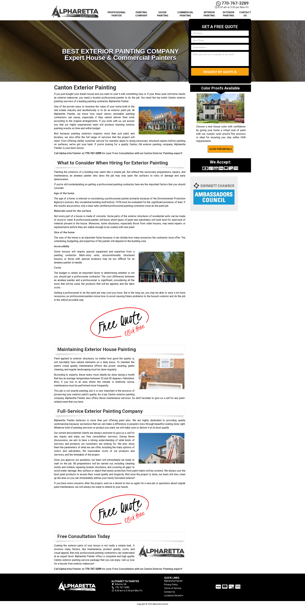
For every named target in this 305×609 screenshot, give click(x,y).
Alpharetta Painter (173, 581)
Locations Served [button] (173, 595)
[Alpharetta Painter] (77, 586)
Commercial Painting (185, 14)
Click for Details (220, 149)
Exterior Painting (228, 14)
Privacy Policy (171, 584)
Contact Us (245, 14)
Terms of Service (172, 588)
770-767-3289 (235, 3)
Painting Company (141, 14)
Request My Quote (218, 71)
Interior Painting (209, 14)
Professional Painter (117, 14)
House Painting (162, 14)
